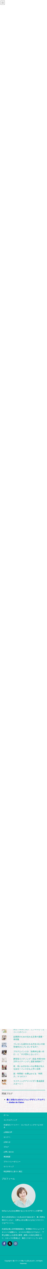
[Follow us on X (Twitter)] (9, 1243)
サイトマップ (9, 1166)
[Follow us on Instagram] (15, 1243)
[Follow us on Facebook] (4, 1243)
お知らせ (7, 1142)
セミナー (7, 1137)
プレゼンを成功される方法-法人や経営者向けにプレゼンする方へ (29, 1045)
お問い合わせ (9, 1151)
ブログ (6, 1147)
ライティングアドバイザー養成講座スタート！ (28, 1082)
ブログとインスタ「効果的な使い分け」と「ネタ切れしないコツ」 (28, 1052)
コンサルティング (10, 1120)
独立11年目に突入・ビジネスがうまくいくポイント (28, 1030)
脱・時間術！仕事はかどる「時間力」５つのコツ (27, 1075)
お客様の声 (8, 1132)
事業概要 (7, 1156)
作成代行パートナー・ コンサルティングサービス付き (23, 1126)
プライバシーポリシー (12, 1161)
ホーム (6, 1115)
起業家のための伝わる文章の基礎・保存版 (28, 1038)
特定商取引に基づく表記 (13, 1171)
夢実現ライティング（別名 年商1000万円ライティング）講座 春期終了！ (29, 1060)
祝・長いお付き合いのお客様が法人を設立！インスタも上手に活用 (28, 1067)
